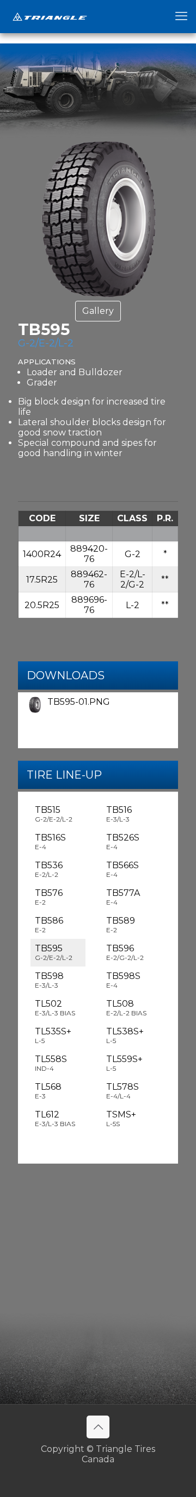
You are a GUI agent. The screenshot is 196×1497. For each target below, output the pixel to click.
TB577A (123, 897)
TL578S (122, 1091)
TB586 (49, 924)
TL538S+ (125, 1035)
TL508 (126, 1008)
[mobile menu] (181, 16)
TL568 (48, 1091)
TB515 (53, 814)
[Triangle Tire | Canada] (49, 16)
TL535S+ (53, 1035)
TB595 (53, 952)
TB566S (122, 869)
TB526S (122, 841)
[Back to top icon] (98, 1427)
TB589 (120, 924)
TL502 (55, 1008)
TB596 (125, 952)
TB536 (49, 869)
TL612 (55, 1118)
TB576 (49, 897)
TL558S (51, 1063)
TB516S (50, 841)
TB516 (119, 814)
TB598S (123, 980)
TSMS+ (121, 1118)
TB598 (49, 980)
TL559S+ (124, 1063)
